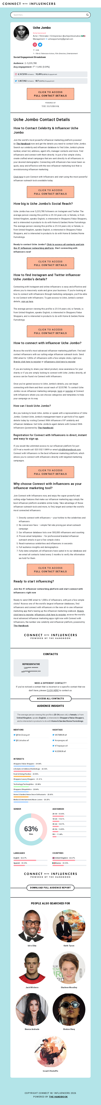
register (69, 391)
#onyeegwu (60, 740)
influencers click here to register (59, 361)
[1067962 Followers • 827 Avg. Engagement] (40, 45)
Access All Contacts (50, 698)
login (60, 391)
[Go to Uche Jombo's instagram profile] (16, 74)
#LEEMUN (59, 751)
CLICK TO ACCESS (50, 94)
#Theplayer (60, 746)
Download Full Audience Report (50, 887)
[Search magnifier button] (87, 15)
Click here (18, 177)
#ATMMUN (59, 735)
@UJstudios (21, 740)
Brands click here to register (27, 361)
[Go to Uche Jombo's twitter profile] (16, 81)
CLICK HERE (53, 690)
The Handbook (58, 1097)
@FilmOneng (21, 735)
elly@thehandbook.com (69, 449)
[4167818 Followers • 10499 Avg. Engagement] (35, 45)
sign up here (27, 301)
